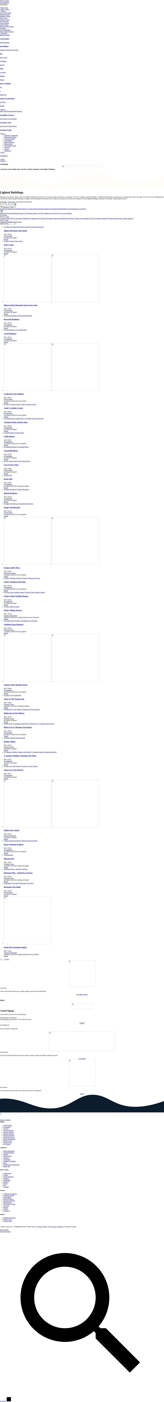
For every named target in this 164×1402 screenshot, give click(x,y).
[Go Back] (3, 215)
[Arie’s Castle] (84, 241)
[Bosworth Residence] (84, 316)
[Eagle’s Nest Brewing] (84, 504)
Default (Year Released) (7, 213)
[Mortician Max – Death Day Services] (84, 869)
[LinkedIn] (9, 204)
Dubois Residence (10, 493)
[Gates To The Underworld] (84, 695)
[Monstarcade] (84, 855)
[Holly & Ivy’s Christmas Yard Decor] (84, 724)
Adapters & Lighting (13, 209)
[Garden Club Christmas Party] (84, 658)
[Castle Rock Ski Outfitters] (84, 367)
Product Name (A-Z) (21, 213)
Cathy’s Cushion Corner (13, 408)
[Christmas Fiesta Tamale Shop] (84, 418)
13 (5, 959)
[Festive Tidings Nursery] (84, 607)
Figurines (43, 209)
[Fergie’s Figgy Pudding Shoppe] (84, 592)
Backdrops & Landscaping (28, 209)
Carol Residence (10, 334)
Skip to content (4, 1)
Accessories (3, 209)
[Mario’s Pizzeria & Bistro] (84, 841)
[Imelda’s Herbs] (84, 738)
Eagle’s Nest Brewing (12, 507)
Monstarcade (9, 859)
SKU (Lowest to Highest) (64, 213)
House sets (49, 209)
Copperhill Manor (11, 451)
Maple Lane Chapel (11, 830)
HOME (3, 202)
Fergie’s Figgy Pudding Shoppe (16, 596)
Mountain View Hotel (12, 887)
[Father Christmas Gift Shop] (84, 578)
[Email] (12, 204)
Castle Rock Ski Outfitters (14, 394)
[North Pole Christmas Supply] (84, 921)
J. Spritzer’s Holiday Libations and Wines (20, 756)
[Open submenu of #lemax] (5, 134)
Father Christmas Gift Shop (15, 582)
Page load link (4, 1230)
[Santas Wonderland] (10, 615)
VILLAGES (12, 202)
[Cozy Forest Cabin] (84, 461)
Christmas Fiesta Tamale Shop (16, 422)
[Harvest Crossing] (10, 573)
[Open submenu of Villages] (6, 11)
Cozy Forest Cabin (11, 465)
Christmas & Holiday (6, 222)
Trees (84, 209)
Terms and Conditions (56, 1226)
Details (6, 239)
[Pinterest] (6, 204)
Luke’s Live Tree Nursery (14, 770)
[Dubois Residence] (84, 489)
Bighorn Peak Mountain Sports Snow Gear (21, 305)
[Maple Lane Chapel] (84, 804)
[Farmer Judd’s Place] (84, 541)
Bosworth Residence (11, 319)
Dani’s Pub (8, 479)
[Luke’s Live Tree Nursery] (84, 766)
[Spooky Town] (9, 630)
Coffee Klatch (9, 436)
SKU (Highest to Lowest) (48, 213)
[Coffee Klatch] (84, 433)
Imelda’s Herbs (9, 742)
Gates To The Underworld (14, 699)
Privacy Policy (42, 1226)
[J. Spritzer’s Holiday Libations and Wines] (84, 752)
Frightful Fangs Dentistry (14, 625)
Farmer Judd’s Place (12, 568)
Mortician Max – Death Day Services (18, 873)
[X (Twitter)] (4, 204)
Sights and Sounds (68, 209)
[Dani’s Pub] (84, 475)
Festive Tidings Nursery (13, 610)
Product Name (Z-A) (34, 213)
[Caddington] (8, 250)
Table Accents (78, 209)
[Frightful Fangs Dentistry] (84, 621)
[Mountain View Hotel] (84, 883)
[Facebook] (1, 204)
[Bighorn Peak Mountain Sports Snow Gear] (84, 278)
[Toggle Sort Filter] (1, 211)
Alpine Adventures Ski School (15, 231)
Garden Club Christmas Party (15, 685)
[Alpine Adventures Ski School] (84, 227)
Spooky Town (17, 222)
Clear (7, 217)
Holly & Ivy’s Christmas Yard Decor (18, 727)
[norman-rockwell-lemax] (82, 1050)
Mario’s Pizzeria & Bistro (13, 845)
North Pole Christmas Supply (15, 947)
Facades (38, 209)
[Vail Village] (8, 236)
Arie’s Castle (8, 245)
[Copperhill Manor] (84, 447)
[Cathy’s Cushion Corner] (84, 404)
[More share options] (15, 204)
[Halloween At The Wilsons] (84, 709)
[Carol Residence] (84, 330)
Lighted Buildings (57, 209)
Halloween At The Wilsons (14, 713)
